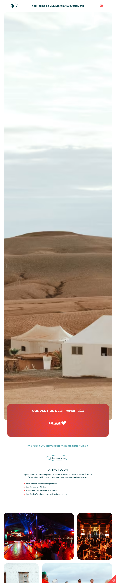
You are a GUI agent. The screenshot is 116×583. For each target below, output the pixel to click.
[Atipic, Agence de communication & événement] (14, 7)
